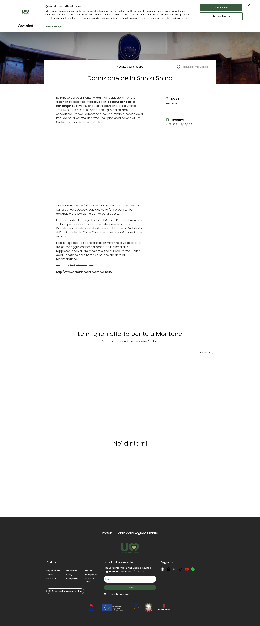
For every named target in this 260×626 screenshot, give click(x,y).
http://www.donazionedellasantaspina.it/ (84, 272)
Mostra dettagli (53, 26)
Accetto (118, 594)
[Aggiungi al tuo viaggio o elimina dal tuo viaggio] (75, 362)
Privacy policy (122, 594)
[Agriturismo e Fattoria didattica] (145, 396)
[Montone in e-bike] (173, 396)
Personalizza (219, 16)
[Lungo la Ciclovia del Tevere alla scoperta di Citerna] (118, 396)
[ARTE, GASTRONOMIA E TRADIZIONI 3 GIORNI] (62, 396)
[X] (168, 569)
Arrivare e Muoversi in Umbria (67, 590)
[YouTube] (187, 569)
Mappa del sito (53, 570)
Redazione (51, 578)
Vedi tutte (205, 352)
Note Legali (89, 570)
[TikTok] (181, 569)
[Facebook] (162, 569)
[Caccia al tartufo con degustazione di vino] (203, 396)
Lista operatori (91, 574)
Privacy (69, 574)
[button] (89, 580)
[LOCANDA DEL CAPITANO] (93, 396)
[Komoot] (193, 569)
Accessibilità (71, 570)
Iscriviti (130, 587)
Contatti (50, 574)
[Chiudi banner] (249, 5)
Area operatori (72, 578)
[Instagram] (174, 569)
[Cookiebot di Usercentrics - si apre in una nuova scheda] (25, 26)
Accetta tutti (221, 7)
